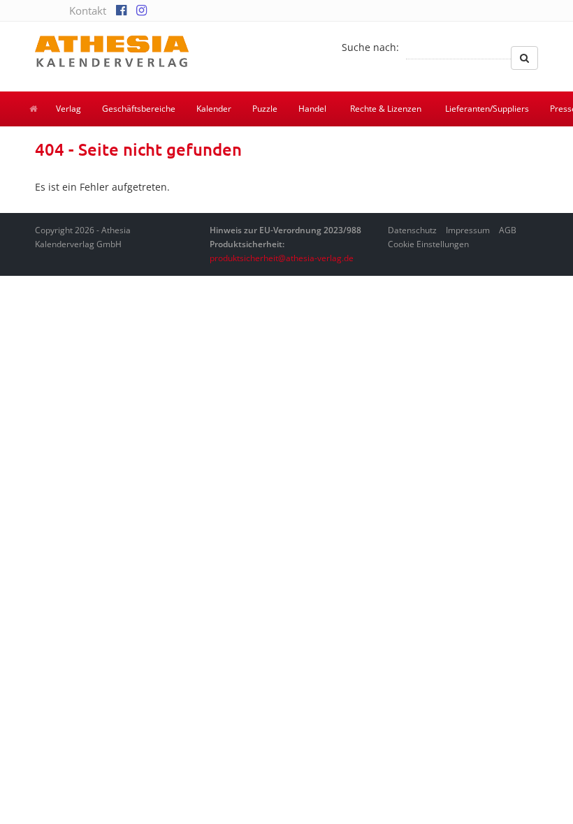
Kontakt (87, 10)
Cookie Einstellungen (428, 244)
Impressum (468, 230)
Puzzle (264, 109)
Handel (312, 109)
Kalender (213, 109)
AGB (507, 230)
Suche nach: (370, 47)
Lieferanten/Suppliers (487, 109)
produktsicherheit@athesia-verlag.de (282, 258)
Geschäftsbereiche (138, 109)
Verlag (68, 109)
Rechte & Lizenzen (385, 109)
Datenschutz (412, 230)
